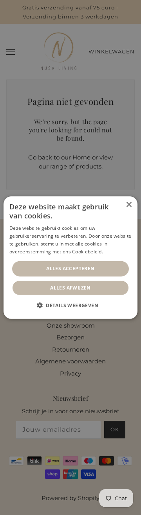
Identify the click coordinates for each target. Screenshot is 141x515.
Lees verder (117, 251)
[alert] (70, 257)
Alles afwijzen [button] (70, 287)
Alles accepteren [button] (70, 268)
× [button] (129, 204)
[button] (70, 305)
